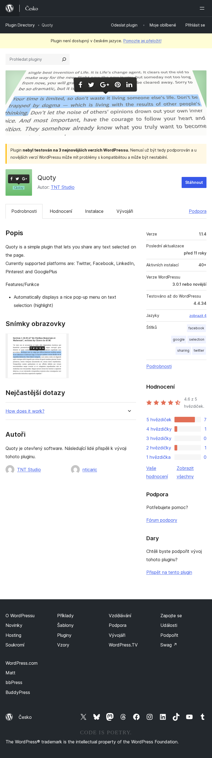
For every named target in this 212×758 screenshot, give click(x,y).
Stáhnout (194, 182)
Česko (25, 717)
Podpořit (169, 635)
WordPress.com (22, 663)
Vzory (63, 645)
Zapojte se (171, 615)
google (179, 339)
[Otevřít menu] (203, 8)
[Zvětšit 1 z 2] (61, 341)
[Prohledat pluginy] (64, 59)
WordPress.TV (123, 645)
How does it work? (25, 411)
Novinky (14, 625)
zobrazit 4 (197, 315)
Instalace (94, 211)
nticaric (90, 469)
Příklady (65, 615)
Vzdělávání (120, 615)
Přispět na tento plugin (169, 572)
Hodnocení (61, 211)
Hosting (13, 635)
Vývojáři (124, 211)
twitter (199, 350)
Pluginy (64, 635)
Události (168, 625)
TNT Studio (63, 187)
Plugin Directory (20, 25)
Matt (10, 672)
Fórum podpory (161, 520)
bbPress (14, 682)
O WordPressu (20, 615)
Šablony (65, 625)
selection (196, 339)
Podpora (197, 211)
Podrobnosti (24, 211)
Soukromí (15, 645)
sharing (183, 350)
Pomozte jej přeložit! (142, 40)
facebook (196, 328)
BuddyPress (18, 692)
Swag (168, 645)
